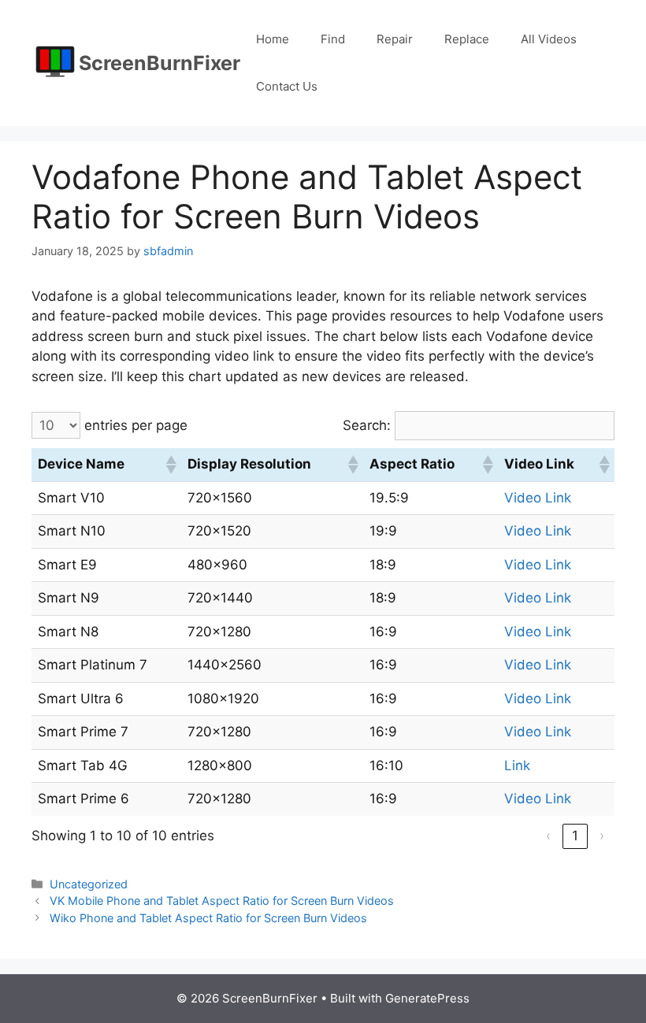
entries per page (135, 425)
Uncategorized (89, 884)
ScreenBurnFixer (159, 63)
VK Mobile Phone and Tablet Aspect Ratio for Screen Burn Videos (222, 900)
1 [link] (575, 835)
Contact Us (286, 86)
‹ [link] (548, 835)
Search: (367, 425)
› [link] (602, 835)
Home (272, 39)
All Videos (549, 39)
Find (333, 39)
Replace (466, 39)
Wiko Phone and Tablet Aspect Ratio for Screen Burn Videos (208, 918)
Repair (395, 39)
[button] (170, 464)
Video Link (537, 498)
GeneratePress (427, 998)
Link (517, 765)
